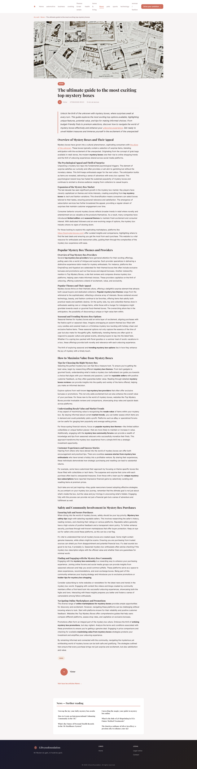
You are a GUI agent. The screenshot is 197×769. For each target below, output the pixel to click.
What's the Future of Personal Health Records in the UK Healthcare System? (76, 725)
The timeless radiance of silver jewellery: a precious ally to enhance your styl (119, 727)
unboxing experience (113, 128)
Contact (136, 755)
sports (115, 6)
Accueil (36, 17)
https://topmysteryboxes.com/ (71, 233)
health (87, 6)
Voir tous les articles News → (70, 683)
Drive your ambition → (152, 6)
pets (108, 6)
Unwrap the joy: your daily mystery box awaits (76, 711)
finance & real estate (79, 6)
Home (41, 6)
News (101, 6)
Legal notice (137, 751)
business (61, 6)
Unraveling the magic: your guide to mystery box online (119, 712)
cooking (71, 6)
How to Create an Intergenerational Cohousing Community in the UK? (76, 717)
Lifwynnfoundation (49, 747)
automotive (50, 6)
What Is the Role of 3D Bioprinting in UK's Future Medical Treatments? (118, 719)
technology (125, 6)
